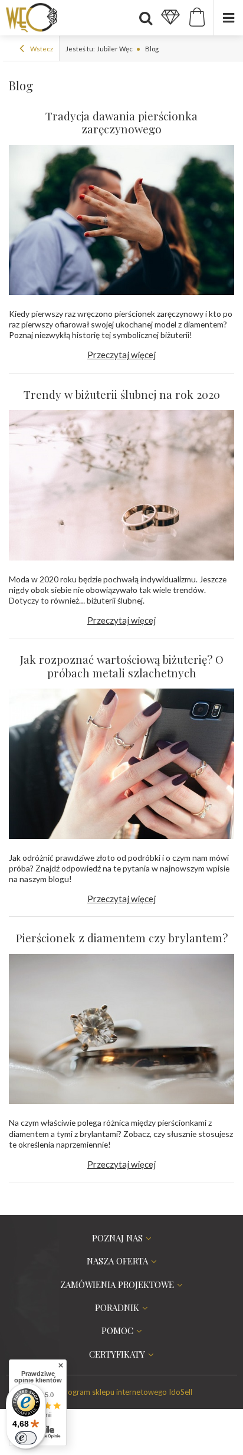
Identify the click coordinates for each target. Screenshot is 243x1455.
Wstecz (41, 49)
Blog (151, 49)
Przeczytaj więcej (121, 354)
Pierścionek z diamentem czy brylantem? (122, 938)
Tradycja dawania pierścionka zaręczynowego (121, 123)
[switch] (26, 1437)
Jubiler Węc (115, 49)
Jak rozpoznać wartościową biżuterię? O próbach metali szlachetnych (122, 666)
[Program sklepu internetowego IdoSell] (121, 1392)
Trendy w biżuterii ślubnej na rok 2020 (122, 394)
